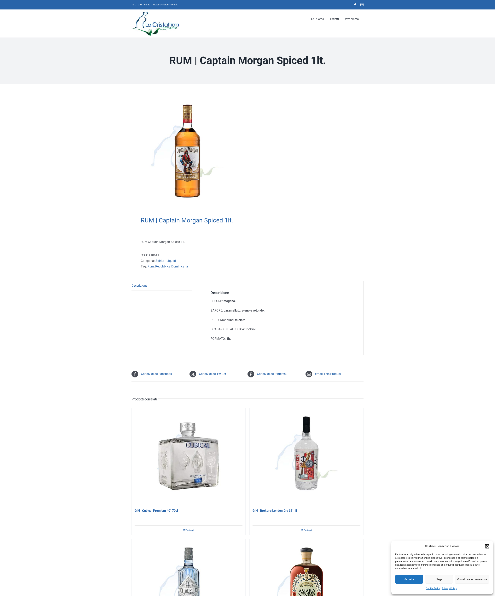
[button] (487, 546)
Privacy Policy (449, 588)
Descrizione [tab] (139, 285)
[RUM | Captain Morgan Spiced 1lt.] (187, 151)
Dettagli (190, 530)
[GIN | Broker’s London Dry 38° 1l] (306, 456)
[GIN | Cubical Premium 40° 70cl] (188, 456)
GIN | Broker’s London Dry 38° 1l (275, 511)
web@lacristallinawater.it (166, 4)
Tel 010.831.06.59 (140, 4)
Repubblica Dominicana (171, 266)
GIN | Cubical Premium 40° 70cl (156, 511)
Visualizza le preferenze (472, 579)
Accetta (409, 579)
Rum (151, 266)
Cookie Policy (433, 588)
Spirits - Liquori (165, 261)
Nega (439, 579)
